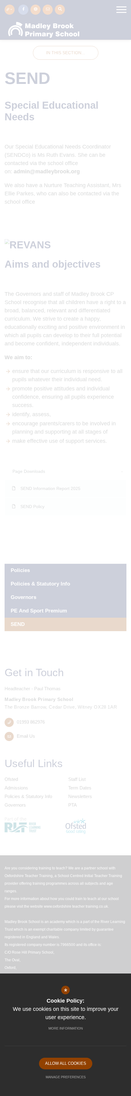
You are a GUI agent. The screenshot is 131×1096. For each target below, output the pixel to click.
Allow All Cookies (65, 1063)
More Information (65, 1028)
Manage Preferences (66, 1077)
